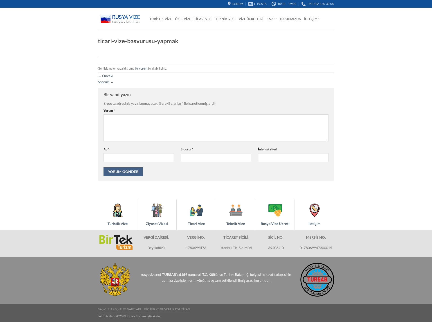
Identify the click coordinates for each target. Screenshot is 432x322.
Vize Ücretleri (251, 19)
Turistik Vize (161, 19)
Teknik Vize (226, 19)
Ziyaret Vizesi (157, 223)
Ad (107, 149)
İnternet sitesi (267, 149)
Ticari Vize (203, 19)
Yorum (109, 110)
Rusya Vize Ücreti (275, 223)
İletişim (310, 19)
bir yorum (141, 68)
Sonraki (106, 81)
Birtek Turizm (136, 316)
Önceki (105, 76)
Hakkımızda (290, 19)
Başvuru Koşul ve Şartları (119, 309)
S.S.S (270, 19)
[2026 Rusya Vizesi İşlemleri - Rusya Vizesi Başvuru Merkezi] (120, 19)
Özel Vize (183, 19)
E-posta (187, 149)
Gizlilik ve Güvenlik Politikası (167, 309)
